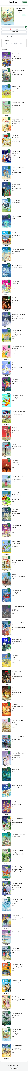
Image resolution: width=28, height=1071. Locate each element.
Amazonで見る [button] (15, 31)
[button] (2, 2)
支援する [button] (15, 1068)
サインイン (24, 2)
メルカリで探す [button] (15, 29)
